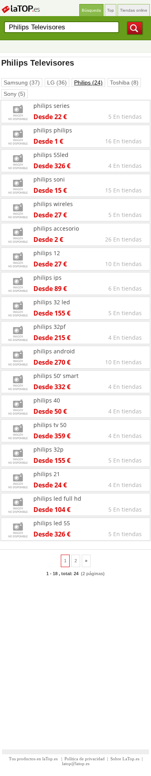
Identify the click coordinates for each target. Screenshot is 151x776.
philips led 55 (51, 523)
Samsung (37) (22, 82)
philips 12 (46, 253)
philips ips (47, 277)
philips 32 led (51, 302)
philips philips (52, 130)
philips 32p (48, 449)
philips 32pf (49, 326)
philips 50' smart (56, 376)
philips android (54, 351)
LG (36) (57, 82)
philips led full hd (57, 498)
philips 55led (50, 155)
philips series (51, 105)
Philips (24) (88, 82)
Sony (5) (14, 94)
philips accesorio (56, 228)
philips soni (49, 179)
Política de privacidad (84, 758)
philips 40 (46, 400)
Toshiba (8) (124, 82)
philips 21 (46, 474)
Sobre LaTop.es (124, 758)
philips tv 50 (49, 425)
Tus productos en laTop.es (34, 758)
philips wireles (53, 204)
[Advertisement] (75, 659)
